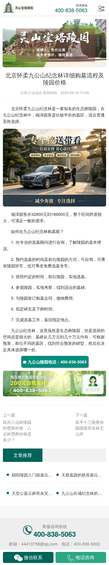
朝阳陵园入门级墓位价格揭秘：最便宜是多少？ (32, 475)
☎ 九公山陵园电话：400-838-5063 (55, 362)
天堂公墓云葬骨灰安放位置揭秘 (32, 494)
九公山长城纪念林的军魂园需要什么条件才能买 (81, 494)
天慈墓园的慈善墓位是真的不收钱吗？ (81, 475)
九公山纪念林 (39, 108)
